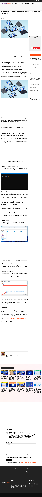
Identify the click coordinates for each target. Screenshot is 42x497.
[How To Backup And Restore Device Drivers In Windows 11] (4, 372)
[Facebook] (31, 1)
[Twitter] (38, 1)
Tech (22, 3)
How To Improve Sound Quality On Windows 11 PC (11, 326)
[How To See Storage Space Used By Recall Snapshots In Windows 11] (29, 384)
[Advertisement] (14, 48)
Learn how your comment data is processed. (28, 462)
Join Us (37, 494)
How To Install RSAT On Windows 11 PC (9, 327)
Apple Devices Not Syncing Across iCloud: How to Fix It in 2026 (35, 72)
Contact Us (33, 494)
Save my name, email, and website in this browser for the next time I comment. (19, 457)
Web (19, 3)
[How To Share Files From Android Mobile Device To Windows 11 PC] (12, 372)
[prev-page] (30, 103)
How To (4, 15)
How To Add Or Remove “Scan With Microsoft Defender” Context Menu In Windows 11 (37, 390)
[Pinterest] (34, 1)
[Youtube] (40, 1)
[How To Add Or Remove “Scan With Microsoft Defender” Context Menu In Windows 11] (37, 384)
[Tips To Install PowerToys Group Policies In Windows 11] (21, 372)
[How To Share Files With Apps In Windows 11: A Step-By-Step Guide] (21, 384)
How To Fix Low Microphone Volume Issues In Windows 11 (16, 318)
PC (12, 3)
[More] (24, 361)
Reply (10, 438)
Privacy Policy (29, 494)
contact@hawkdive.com (20, 489)
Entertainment (27, 3)
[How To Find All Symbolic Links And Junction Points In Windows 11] (12, 384)
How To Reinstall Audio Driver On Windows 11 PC (11, 324)
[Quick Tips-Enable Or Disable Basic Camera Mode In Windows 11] (4, 384)
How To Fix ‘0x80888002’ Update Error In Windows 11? (15, 130)
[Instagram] (33, 1)
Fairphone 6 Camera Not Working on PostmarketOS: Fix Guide (35, 92)
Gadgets (15, 3)
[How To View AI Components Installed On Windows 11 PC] (29, 372)
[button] (39, 3)
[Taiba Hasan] (3, 354)
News (33, 3)
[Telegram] (36, 1)
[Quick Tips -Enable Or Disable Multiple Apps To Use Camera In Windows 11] (37, 372)
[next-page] (32, 103)
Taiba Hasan (3, 18)
